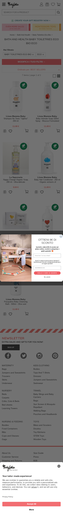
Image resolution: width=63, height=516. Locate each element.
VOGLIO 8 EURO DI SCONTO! (47, 273)
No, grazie (47, 277)
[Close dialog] (61, 236)
